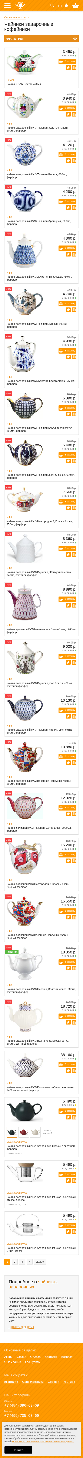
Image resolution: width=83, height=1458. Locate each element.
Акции (8, 1356)
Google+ (53, 1381)
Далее (40, 1261)
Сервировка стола (15, 17)
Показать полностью (21, 1326)
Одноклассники (33, 1381)
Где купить (32, 1361)
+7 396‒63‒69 (21, 1405)
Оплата (35, 1356)
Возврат (66, 1356)
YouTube (69, 1381)
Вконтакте (11, 1381)
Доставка (51, 1356)
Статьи (21, 1356)
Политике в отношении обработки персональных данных (43, 1441)
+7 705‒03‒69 (21, 1415)
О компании (12, 1361)
